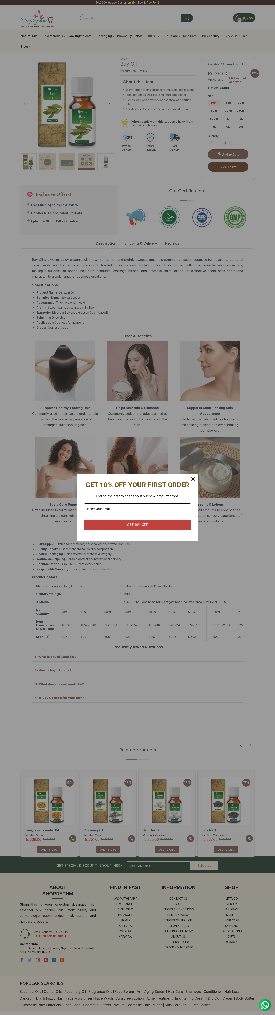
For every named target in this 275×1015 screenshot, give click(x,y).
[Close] (193, 479)
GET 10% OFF (137, 524)
